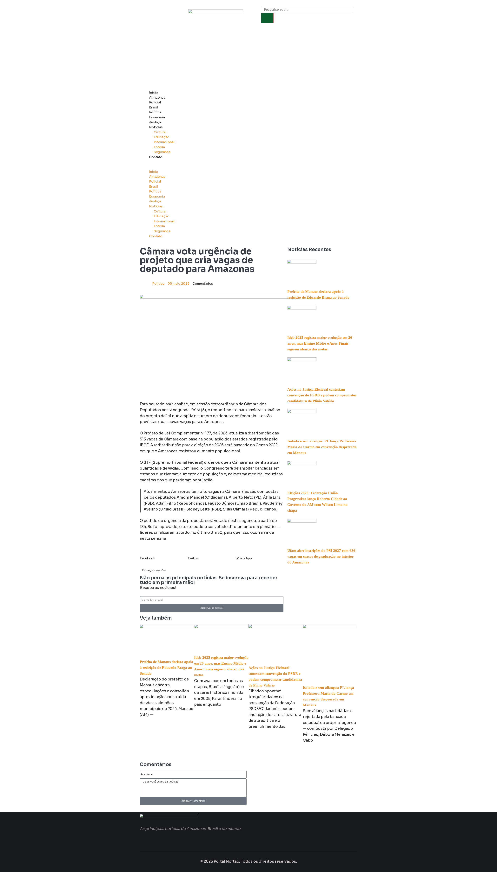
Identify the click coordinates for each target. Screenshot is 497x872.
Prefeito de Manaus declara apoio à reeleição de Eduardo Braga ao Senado (166, 667)
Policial (155, 102)
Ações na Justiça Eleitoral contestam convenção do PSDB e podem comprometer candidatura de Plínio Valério (321, 395)
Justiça (155, 122)
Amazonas (157, 97)
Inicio (153, 92)
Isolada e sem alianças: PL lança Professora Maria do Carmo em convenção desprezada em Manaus (322, 447)
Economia (157, 117)
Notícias (156, 127)
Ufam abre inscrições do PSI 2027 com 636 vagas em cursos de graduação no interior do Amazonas (321, 556)
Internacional (164, 142)
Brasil (153, 107)
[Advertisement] (248, 59)
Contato (155, 157)
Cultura (159, 132)
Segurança (162, 152)
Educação (161, 137)
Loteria (159, 147)
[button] (238, 166)
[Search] (267, 18)
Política (155, 112)
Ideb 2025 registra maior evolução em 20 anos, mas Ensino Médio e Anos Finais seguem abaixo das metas (319, 343)
